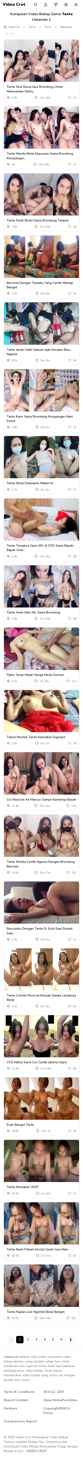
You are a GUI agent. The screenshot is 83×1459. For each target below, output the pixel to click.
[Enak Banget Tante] (41, 1098)
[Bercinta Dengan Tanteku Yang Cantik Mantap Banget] (41, 257)
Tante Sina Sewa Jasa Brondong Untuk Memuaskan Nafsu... (35, 89)
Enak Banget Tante (20, 1125)
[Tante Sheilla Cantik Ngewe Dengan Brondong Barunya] (41, 836)
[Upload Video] (46, 4)
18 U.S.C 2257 (53, 1392)
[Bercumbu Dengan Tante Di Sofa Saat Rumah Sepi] (41, 902)
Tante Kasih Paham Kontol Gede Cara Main (37, 1249)
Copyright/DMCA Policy (56, 1410)
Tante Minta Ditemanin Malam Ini (30, 483)
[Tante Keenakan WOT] (41, 1161)
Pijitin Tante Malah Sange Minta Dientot (35, 675)
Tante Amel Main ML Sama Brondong (33, 612)
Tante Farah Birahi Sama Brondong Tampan (38, 220)
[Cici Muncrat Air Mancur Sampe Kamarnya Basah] (41, 773)
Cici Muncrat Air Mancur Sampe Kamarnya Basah (41, 799)
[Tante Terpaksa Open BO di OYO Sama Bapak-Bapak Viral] (41, 519)
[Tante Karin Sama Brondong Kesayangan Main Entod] (41, 390)
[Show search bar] (35, 4)
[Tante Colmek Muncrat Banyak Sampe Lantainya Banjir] (41, 969)
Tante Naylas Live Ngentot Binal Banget (36, 1312)
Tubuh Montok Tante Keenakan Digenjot (36, 737)
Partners (10, 1408)
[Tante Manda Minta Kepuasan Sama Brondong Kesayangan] (41, 127)
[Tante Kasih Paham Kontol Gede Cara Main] (41, 1223)
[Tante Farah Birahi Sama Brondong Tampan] (41, 194)
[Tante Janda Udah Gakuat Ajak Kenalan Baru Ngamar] (41, 323)
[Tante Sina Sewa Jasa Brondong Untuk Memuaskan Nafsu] (41, 61)
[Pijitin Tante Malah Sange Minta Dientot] (41, 649)
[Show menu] (76, 4)
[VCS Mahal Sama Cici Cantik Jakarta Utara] (41, 1036)
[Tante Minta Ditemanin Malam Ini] (41, 457)
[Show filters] (56, 4)
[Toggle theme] (66, 4)
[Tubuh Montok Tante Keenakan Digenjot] (41, 711)
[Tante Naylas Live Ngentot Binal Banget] (41, 1285)
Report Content (16, 1400)
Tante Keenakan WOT (23, 1187)
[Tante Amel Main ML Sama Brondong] (41, 586)
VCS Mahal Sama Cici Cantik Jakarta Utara (37, 1062)
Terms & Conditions (19, 1392)
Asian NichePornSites (60, 1400)
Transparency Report (20, 1421)
